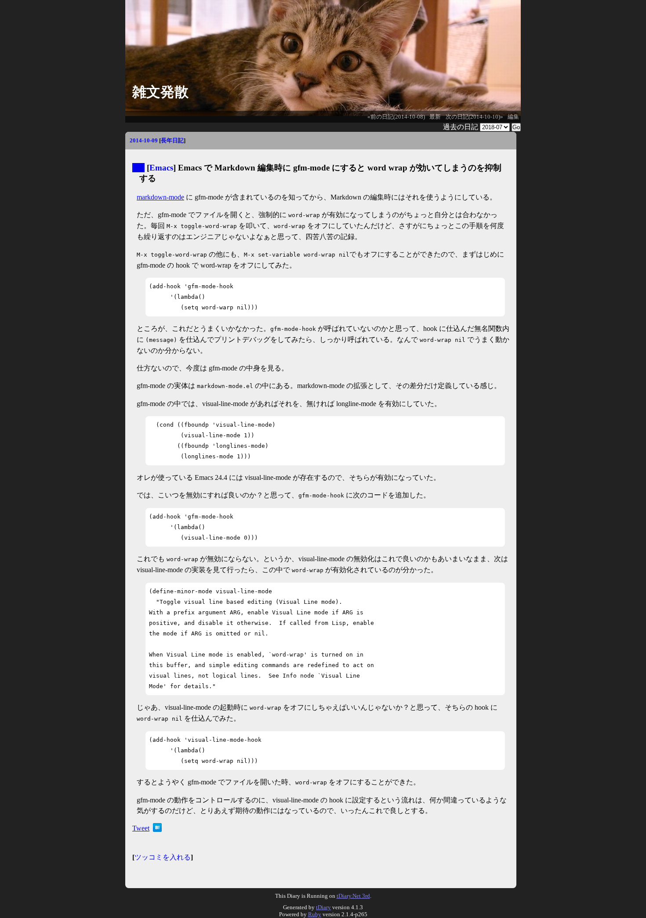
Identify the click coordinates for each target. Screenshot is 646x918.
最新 (435, 117)
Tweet (140, 828)
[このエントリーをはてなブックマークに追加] (157, 829)
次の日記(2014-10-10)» (474, 117)
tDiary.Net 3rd (353, 896)
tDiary (323, 907)
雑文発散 (160, 92)
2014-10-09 (144, 140)
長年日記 (172, 140)
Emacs (161, 167)
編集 (513, 117)
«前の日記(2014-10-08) (396, 117)
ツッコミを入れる (162, 857)
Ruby (314, 914)
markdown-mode (160, 197)
